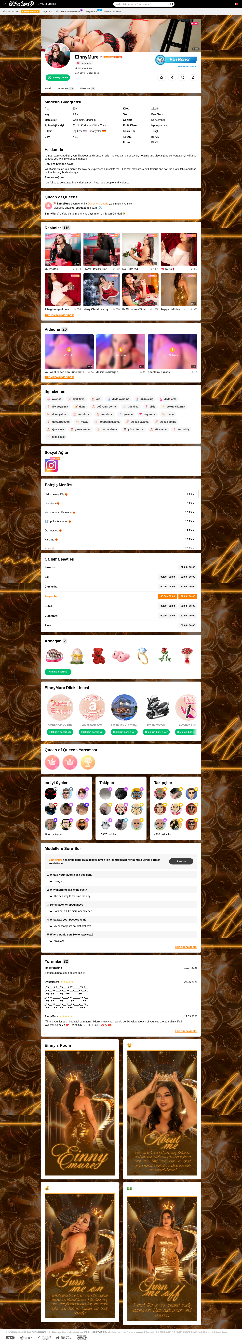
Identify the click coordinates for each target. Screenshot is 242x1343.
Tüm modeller (11, 11)
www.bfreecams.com (41, 1332)
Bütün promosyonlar (68, 11)
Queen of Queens (98, 203)
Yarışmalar (90, 11)
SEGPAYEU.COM (100, 1332)
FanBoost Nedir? (187, 66)
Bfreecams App (112, 11)
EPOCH (87, 1332)
